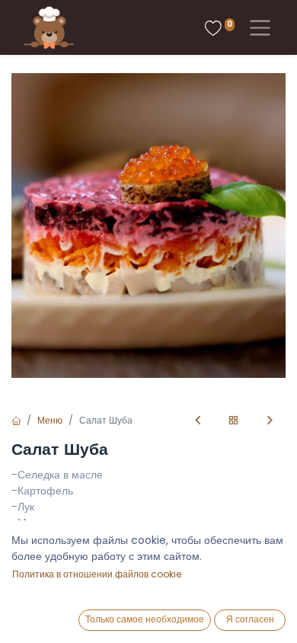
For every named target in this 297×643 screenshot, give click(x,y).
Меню (49, 420)
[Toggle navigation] (257, 27)
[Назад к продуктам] (233, 421)
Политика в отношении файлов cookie (96, 574)
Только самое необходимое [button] (144, 619)
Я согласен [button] (250, 619)
